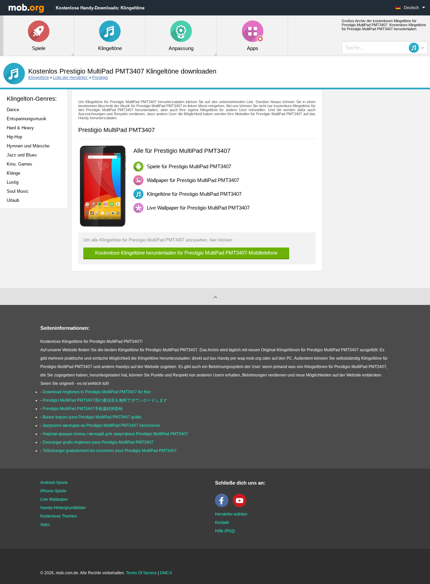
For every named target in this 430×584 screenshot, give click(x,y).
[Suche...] (416, 48)
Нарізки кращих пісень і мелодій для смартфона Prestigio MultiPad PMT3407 (115, 434)
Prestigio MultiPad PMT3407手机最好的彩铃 (83, 408)
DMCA (166, 573)
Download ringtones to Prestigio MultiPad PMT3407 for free (97, 392)
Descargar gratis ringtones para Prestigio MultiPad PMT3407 (98, 442)
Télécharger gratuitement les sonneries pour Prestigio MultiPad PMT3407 (110, 450)
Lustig (12, 182)
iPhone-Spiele (53, 491)
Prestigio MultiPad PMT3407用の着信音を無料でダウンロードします (105, 400)
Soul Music (18, 191)
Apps (45, 524)
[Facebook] (223, 505)
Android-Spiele (54, 482)
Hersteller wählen (231, 514)
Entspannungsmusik (26, 118)
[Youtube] (241, 505)
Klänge (13, 173)
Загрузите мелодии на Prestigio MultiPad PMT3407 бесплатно (101, 425)
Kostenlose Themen (58, 516)
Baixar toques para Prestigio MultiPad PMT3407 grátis (92, 417)
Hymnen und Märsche (28, 145)
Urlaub (13, 200)
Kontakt (222, 522)
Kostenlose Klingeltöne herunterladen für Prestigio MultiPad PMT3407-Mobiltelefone (186, 253)
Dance (13, 109)
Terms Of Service (141, 573)
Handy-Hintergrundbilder (63, 507)
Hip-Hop (14, 136)
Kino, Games (19, 164)
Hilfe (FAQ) (225, 531)
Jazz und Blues (22, 155)
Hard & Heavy (20, 127)
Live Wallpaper (54, 499)
